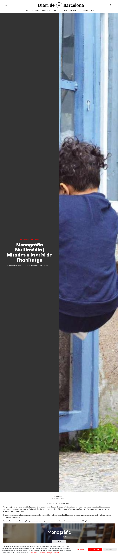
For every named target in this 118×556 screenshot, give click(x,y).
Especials (73, 10)
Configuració (80, 549)
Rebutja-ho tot (110, 549)
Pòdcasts (46, 10)
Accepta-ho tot (95, 549)
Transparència (86, 10)
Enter (59, 542)
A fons (26, 10)
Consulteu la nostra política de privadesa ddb (44, 553)
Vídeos (56, 10)
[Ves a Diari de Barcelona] (59, 5)
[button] (6, 5)
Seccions (35, 10)
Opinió (64, 10)
